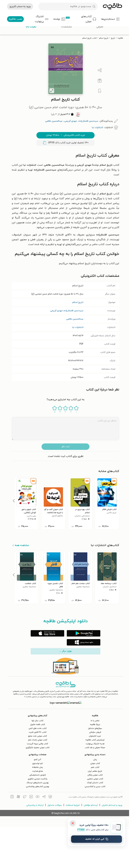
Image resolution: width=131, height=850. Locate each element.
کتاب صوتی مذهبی (95, 779)
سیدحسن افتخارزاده (73, 310)
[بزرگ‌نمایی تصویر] (51, 90)
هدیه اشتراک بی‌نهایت (95, 743)
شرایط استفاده (73, 805)
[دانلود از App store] (47, 633)
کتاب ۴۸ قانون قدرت (37, 732)
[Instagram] (12, 797)
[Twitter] (25, 797)
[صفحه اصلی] (112, 6)
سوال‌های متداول (95, 728)
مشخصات (66, 27)
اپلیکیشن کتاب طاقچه (94, 740)
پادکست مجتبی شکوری (37, 779)
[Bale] (50, 797)
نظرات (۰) (31, 27)
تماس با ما (95, 720)
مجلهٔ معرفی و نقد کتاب (95, 747)
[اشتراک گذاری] (99, 70)
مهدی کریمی (56, 310)
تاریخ (113, 38)
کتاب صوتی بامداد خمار (37, 740)
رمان (95, 759)
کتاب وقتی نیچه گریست (37, 743)
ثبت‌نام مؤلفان (91, 805)
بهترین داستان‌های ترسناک (38, 782)
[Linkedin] (31, 797)
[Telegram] (44, 797)
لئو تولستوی (37, 763)
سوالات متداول (54, 805)
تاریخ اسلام (103, 38)
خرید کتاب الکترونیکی (65, 135)
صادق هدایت (37, 771)
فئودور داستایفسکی (37, 775)
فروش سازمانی (95, 732)
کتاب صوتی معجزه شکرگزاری (37, 747)
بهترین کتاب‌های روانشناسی (37, 786)
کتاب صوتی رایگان (95, 775)
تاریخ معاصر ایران (95, 771)
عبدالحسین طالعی (74, 319)
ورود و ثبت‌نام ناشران (112, 805)
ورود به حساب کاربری (20, 6)
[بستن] (73, 823)
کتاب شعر (95, 767)
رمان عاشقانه (37, 767)
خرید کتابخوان (95, 736)
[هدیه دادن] (99, 80)
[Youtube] (37, 797)
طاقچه (120, 38)
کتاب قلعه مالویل (37, 724)
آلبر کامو (37, 759)
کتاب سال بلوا (37, 720)
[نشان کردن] (99, 91)
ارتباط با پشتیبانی (34, 805)
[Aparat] (18, 797)
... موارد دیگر (65, 651)
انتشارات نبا (77, 327)
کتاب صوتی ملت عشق (37, 736)
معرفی (99, 27)
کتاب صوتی (95, 763)
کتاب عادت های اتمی (37, 728)
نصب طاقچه (15, 19)
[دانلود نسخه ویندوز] (83, 642)
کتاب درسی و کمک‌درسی (95, 786)
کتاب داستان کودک (95, 782)
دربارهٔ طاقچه (95, 724)
